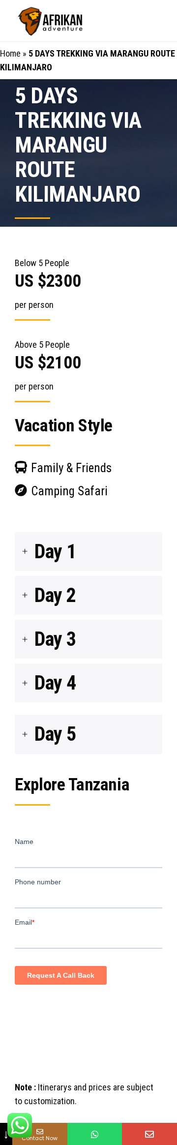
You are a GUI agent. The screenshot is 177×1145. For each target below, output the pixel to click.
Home (10, 53)
